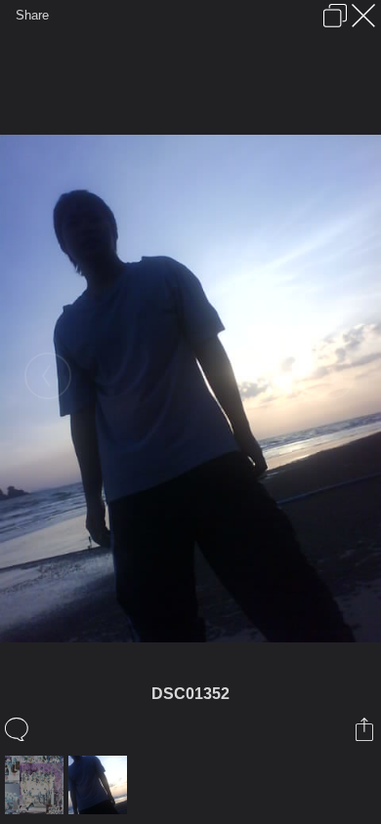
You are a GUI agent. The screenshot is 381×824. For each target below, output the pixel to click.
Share (32, 15)
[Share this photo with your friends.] (366, 729)
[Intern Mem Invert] (36, 785)
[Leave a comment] (18, 729)
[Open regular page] (335, 15)
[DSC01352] (100, 785)
